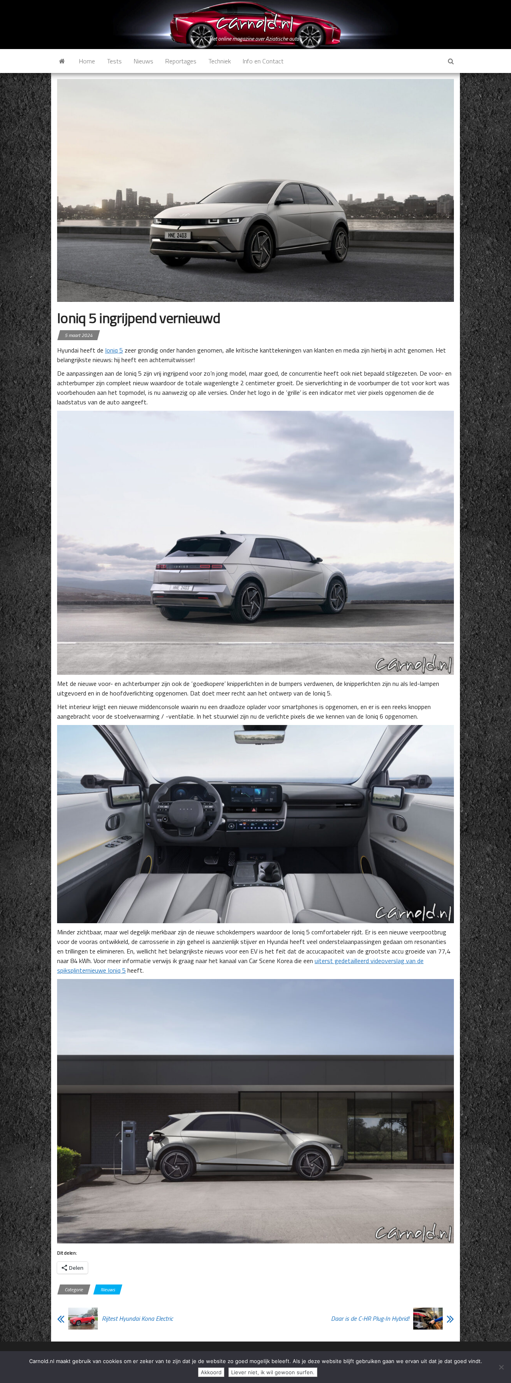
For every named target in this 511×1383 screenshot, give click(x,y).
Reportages (180, 61)
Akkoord (211, 1372)
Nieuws (143, 61)
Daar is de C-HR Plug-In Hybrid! (370, 1318)
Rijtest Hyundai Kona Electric (137, 1318)
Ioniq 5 (114, 350)
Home (87, 61)
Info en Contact (263, 61)
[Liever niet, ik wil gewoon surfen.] (501, 1367)
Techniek (219, 61)
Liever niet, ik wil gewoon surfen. (273, 1372)
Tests (114, 61)
